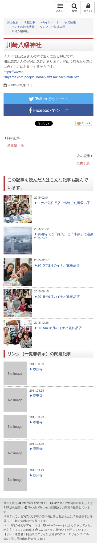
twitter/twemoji (55, 525)
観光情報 (70, 22)
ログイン (88, 10)
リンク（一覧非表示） (54, 26)
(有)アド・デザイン (67, 534)
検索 (74, 10)
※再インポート (49, 22)
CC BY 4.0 (45, 529)
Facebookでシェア (50, 110)
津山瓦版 (13, 7)
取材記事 (29, 22)
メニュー (60, 10)
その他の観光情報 (23, 26)
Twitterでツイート (51, 98)
